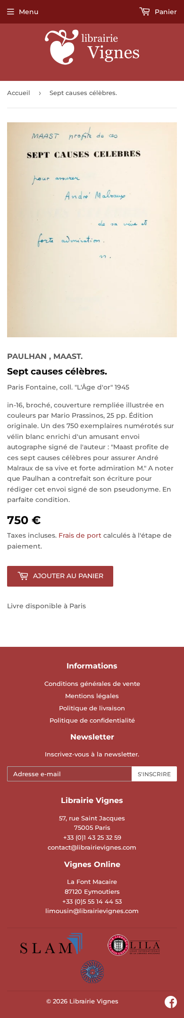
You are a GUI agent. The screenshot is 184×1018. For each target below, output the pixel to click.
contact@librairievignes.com (92, 847)
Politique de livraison (92, 708)
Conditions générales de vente (92, 683)
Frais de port (80, 535)
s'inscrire (154, 774)
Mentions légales (92, 696)
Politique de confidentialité (92, 720)
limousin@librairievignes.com (92, 911)
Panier (165, 12)
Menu (28, 12)
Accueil (18, 92)
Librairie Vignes (93, 1001)
